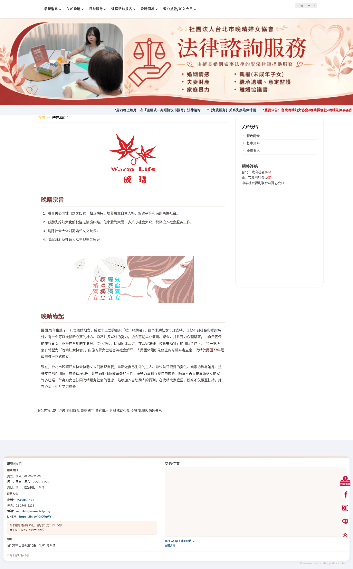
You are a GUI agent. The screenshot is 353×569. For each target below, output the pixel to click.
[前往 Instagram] (345, 508)
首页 (41, 117)
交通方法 (170, 545)
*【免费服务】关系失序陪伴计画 (212, 110)
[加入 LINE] (345, 521)
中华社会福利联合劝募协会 (261, 183)
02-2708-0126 (25, 500)
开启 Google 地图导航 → (180, 540)
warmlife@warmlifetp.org (33, 511)
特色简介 (253, 136)
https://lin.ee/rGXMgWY (35, 516)
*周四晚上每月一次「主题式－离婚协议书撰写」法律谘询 (139, 110)
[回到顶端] (345, 535)
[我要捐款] (345, 481)
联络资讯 (253, 150)
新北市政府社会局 (255, 178)
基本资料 (253, 143)
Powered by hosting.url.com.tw (323, 563)
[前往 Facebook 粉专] (345, 494)
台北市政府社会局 (255, 172)
